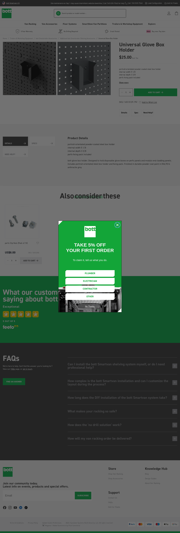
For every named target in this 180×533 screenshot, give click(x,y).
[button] (90, 273)
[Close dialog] (117, 224)
